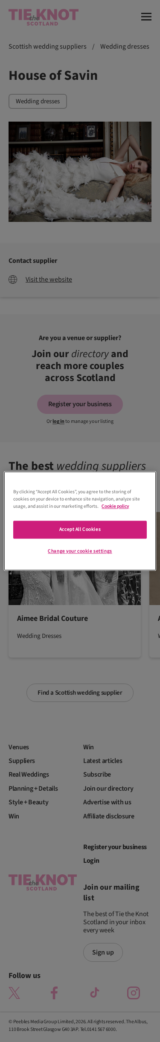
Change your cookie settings (80, 551)
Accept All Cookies (80, 529)
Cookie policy (115, 506)
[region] (80, 520)
